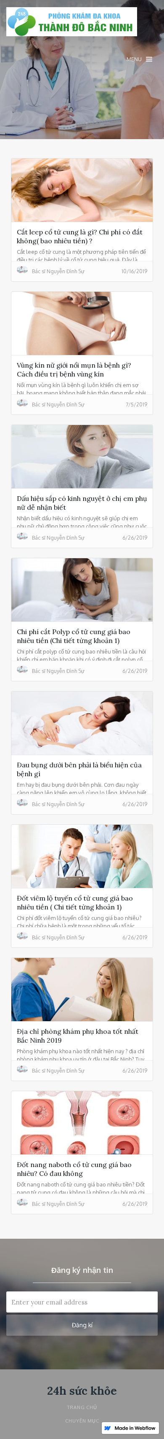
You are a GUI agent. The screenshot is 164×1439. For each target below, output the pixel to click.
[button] (139, 59)
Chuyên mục (82, 1421)
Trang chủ (82, 1407)
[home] (71, 24)
